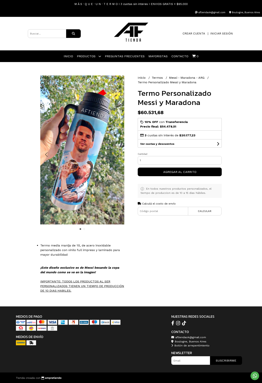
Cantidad (142, 154)
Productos (86, 56)
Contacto (179, 56)
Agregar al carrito (179, 172)
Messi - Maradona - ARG (187, 77)
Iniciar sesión (221, 33)
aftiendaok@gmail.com (190, 337)
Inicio (68, 56)
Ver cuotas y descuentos (157, 143)
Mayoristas (158, 56)
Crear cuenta (194, 33)
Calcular (204, 211)
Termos (158, 77)
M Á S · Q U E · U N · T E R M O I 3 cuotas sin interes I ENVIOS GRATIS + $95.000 (131, 4)
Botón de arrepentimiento (191, 345)
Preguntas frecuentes (125, 56)
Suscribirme (226, 360)
